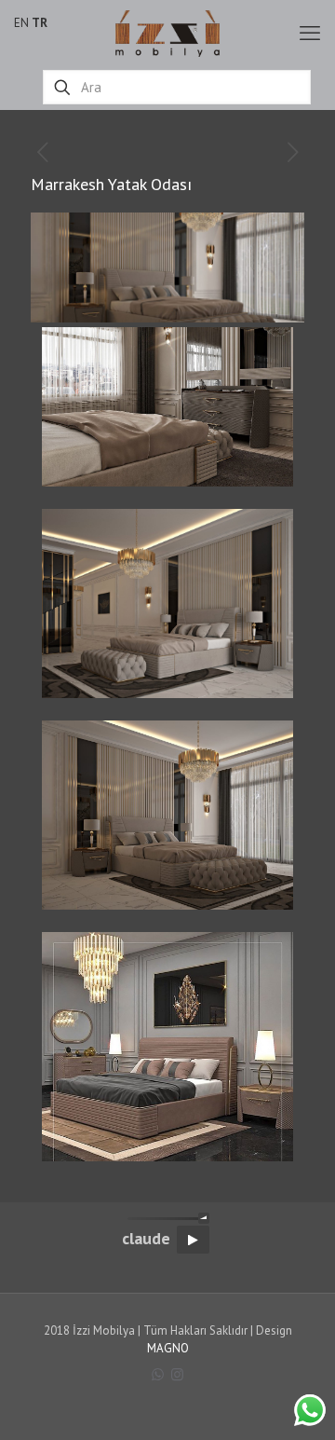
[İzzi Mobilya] (167, 32)
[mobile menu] (310, 32)
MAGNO (168, 1348)
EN (21, 23)
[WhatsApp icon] (158, 1374)
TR (39, 23)
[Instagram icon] (177, 1374)
